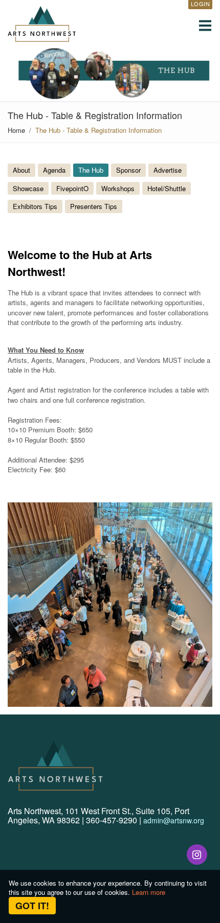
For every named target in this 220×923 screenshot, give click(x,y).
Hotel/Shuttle (166, 188)
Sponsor (128, 170)
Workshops (118, 188)
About (21, 170)
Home (16, 130)
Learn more (148, 892)
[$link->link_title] (197, 854)
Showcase (28, 188)
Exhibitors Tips (35, 206)
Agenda (54, 170)
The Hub (90, 170)
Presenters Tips (93, 206)
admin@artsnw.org (173, 820)
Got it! (32, 905)
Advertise (167, 170)
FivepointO (72, 188)
